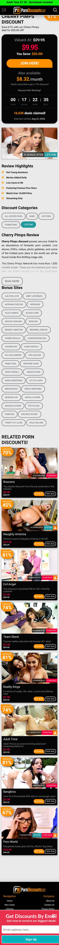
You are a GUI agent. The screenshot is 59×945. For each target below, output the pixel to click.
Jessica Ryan (33, 372)
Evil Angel (9, 584)
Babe (32, 216)
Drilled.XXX (35, 355)
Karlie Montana (13, 380)
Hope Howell (12, 372)
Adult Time (10, 739)
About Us (50, 901)
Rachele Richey (29, 414)
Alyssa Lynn (32, 313)
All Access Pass (13, 216)
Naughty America (14, 534)
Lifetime (28, 224)
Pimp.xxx (9, 414)
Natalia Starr (32, 397)
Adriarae (35, 304)
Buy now (39, 494)
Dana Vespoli (31, 346)
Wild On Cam (36, 422)
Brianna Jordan (38, 330)
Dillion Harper (13, 355)
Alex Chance (11, 313)
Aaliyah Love (12, 296)
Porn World (10, 841)
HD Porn (46, 216)
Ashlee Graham (13, 321)
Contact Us (49, 905)
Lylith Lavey (36, 380)
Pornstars (11, 224)
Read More (12, 281)
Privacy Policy (48, 909)
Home (9, 901)
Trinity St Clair (13, 422)
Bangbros (9, 791)
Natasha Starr (13, 406)
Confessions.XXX (37, 338)
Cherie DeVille (12, 338)
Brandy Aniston (14, 330)
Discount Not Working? (29, 90)
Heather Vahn (30, 363)
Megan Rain (11, 389)
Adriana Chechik (14, 304)
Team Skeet (11, 636)
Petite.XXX (33, 406)
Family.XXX (10, 363)
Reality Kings (11, 686)
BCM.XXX (33, 321)
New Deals (10, 905)
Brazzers (9, 481)
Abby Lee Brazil (34, 296)
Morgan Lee (11, 397)
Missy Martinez (33, 389)
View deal (50, 494)
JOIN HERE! (29, 63)
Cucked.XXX (11, 346)
